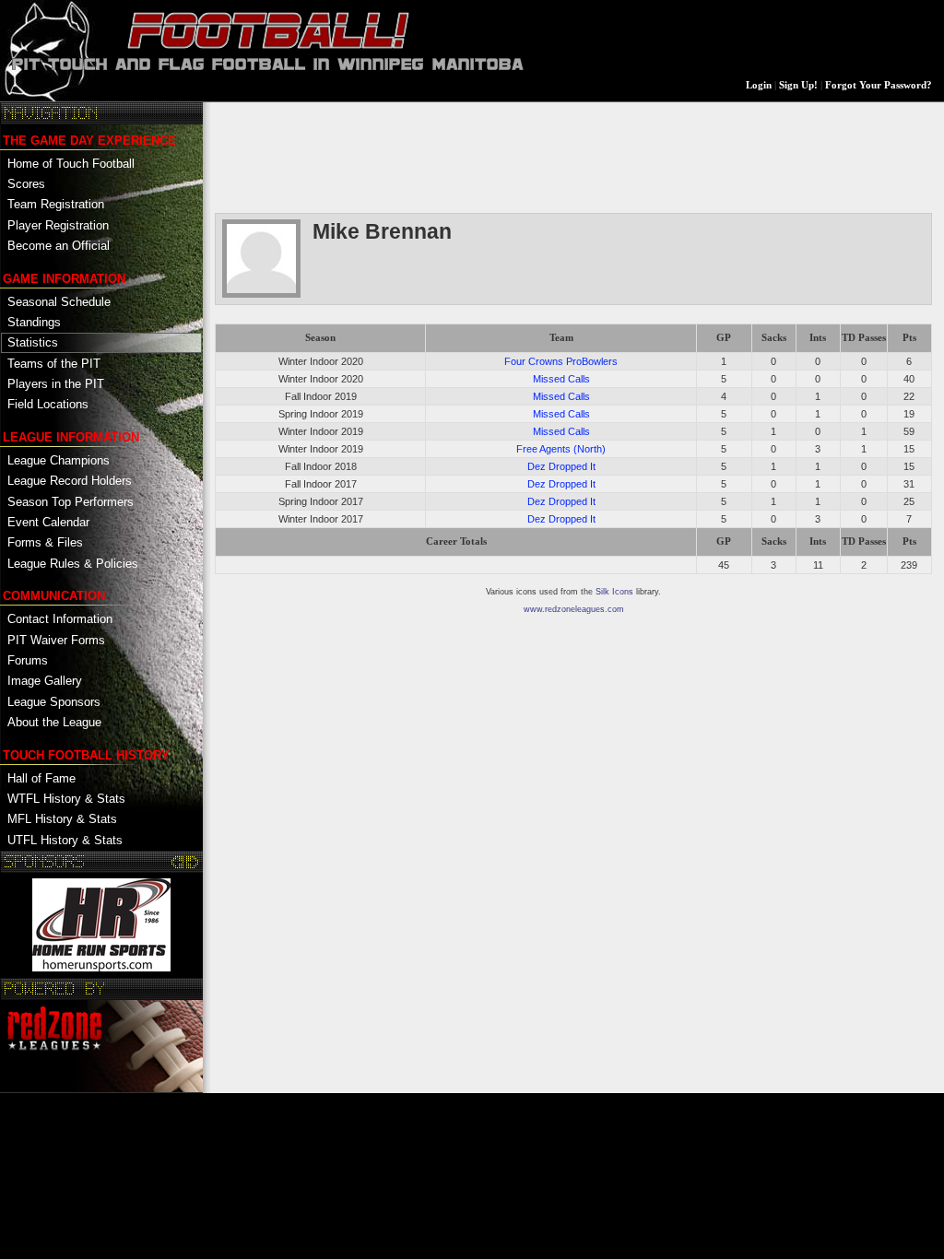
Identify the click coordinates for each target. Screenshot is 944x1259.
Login (759, 85)
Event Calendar (48, 522)
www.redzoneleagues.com (574, 609)
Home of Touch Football (71, 164)
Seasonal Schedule (59, 302)
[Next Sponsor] (192, 861)
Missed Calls (561, 378)
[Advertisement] (550, 155)
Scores (26, 184)
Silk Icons (614, 591)
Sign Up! (798, 85)
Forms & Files (45, 542)
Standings (34, 322)
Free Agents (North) (561, 448)
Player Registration (58, 225)
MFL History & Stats (62, 819)
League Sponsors (53, 702)
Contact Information (59, 619)
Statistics (32, 342)
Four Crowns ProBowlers (561, 361)
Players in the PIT (55, 384)
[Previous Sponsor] (178, 861)
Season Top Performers (70, 502)
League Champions (58, 460)
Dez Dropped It (561, 466)
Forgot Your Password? (878, 85)
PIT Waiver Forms (56, 640)
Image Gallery (44, 681)
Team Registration (55, 204)
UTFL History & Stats (65, 840)
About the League (54, 722)
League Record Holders (69, 481)
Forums (27, 660)
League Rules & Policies (72, 564)
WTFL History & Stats (66, 799)
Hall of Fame (41, 778)
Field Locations (47, 404)
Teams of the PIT (53, 364)
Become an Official (58, 246)
